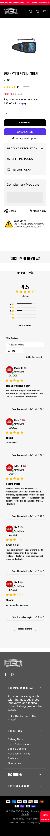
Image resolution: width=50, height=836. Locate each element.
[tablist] (25, 272)
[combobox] (35, 357)
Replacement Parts (19, 753)
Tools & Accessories (19, 744)
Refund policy (18, 819)
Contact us (14, 763)
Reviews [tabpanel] (21, 272)
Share (12, 210)
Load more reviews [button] (25, 628)
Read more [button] (11, 503)
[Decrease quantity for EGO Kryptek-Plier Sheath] (7, 113)
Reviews (13, 758)
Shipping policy (33, 823)
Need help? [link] (39, 210)
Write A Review (25, 325)
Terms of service (17, 823)
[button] (36, 409)
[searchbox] (25, 344)
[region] (25, 304)
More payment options (25, 138)
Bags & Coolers (17, 748)
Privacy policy (32, 819)
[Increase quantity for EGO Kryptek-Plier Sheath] (19, 113)
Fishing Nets (15, 739)
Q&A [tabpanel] (31, 272)
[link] (17, 87)
